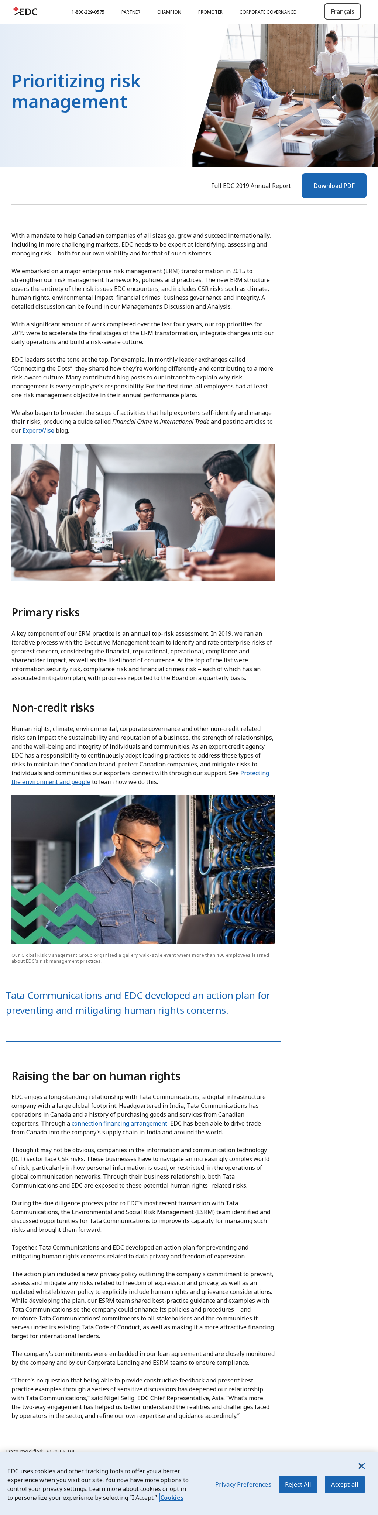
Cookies (171, 1498)
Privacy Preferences (243, 1484)
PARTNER (130, 12)
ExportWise (38, 430)
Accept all (344, 1484)
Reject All (298, 1484)
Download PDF (334, 186)
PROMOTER (210, 12)
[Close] (361, 1466)
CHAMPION (169, 12)
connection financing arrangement (119, 1123)
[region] (189, 1483)
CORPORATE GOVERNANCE (268, 12)
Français (342, 11)
